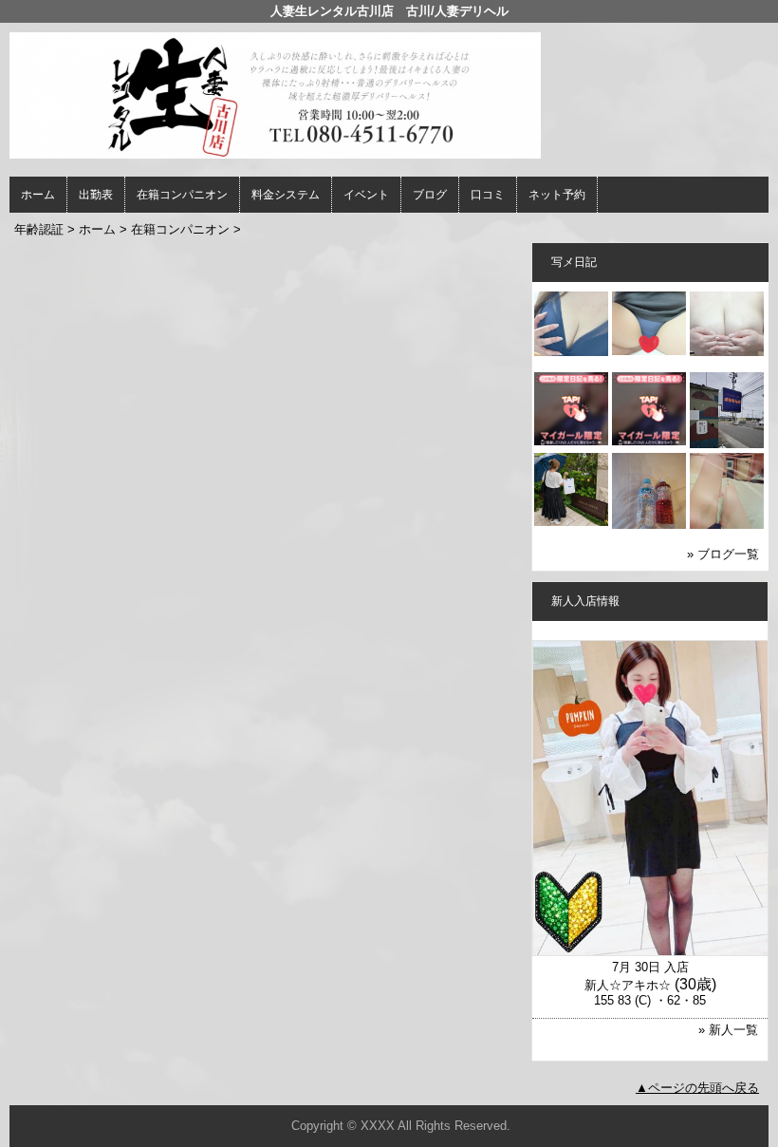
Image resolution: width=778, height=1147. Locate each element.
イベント (366, 194)
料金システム (285, 194)
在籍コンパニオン (182, 194)
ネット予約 (556, 194)
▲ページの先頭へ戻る (697, 1088)
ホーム (38, 194)
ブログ (430, 194)
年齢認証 (39, 229)
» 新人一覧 (728, 1030)
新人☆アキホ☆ (627, 985)
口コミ (488, 194)
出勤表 (96, 194)
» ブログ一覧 (723, 554)
